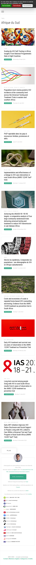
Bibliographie (18, 476)
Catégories (24, 559)
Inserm (27, 471)
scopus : (11, 509)
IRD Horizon (8, 503)
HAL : (11, 500)
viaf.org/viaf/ (11, 538)
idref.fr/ (10, 535)
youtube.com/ (14, 532)
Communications (9, 394)
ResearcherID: (12, 506)
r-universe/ (11, 524)
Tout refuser (17, 5)
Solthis (30, 494)
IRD (7, 471)
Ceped (15, 469)
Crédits (30, 559)
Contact (5, 559)
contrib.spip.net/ (11, 529)
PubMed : (11, 518)
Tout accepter (6, 5)
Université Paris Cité (27, 469)
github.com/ (11, 521)
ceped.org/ (12, 512)
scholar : (11, 515)
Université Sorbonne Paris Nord (17, 471)
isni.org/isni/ (13, 541)
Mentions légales (14, 559)
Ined (27, 481)
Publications (8, 59)
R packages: (13, 527)
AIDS (27, 490)
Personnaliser (27, 5)
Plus (9, 450)
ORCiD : (12, 497)
